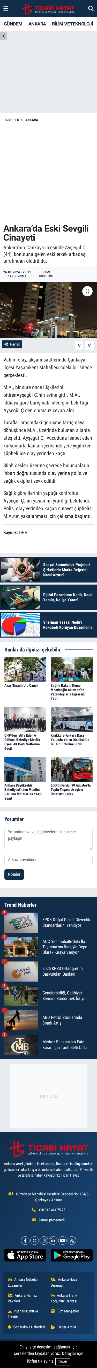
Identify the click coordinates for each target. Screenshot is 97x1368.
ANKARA (37, 24)
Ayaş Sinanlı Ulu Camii (21, 685)
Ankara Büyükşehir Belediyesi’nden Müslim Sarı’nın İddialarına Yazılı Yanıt (23, 791)
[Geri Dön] (3, 36)
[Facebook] (25, 1240)
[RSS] (72, 1240)
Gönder (14, 874)
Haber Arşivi (66, 1327)
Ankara (31, 120)
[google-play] (72, 1256)
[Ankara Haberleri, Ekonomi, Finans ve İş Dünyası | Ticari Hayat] (48, 8)
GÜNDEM (13, 24)
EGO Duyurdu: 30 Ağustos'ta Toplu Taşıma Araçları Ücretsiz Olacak (71, 789)
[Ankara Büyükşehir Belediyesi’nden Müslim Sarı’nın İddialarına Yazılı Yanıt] (25, 769)
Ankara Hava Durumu (64, 1282)
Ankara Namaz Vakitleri (22, 1298)
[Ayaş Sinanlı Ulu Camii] (25, 669)
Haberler (11, 120)
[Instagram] (44, 1240)
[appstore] (25, 1256)
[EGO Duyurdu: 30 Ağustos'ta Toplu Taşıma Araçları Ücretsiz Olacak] (72, 769)
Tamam (62, 1361)
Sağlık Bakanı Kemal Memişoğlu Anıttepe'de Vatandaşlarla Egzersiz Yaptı (68, 691)
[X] (34, 1240)
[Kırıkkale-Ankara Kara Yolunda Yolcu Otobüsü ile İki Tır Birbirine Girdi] (72, 719)
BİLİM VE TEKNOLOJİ (72, 24)
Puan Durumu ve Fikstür (23, 1314)
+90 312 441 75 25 (52, 1210)
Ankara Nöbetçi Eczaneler (23, 1282)
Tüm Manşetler (68, 1311)
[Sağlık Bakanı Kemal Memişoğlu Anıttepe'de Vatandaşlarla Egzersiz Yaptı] (72, 669)
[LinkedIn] (53, 1240)
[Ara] (91, 8)
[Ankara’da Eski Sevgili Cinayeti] (48, 310)
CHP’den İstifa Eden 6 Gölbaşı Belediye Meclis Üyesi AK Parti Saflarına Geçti (22, 741)
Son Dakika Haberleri (29, 1327)
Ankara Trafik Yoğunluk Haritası (64, 1298)
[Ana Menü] (5, 8)
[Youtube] (62, 1240)
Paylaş (15, 344)
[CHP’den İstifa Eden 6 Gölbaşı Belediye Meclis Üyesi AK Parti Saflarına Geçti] (25, 719)
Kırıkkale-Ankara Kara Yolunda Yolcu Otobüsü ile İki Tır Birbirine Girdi (70, 739)
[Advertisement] (48, 173)
